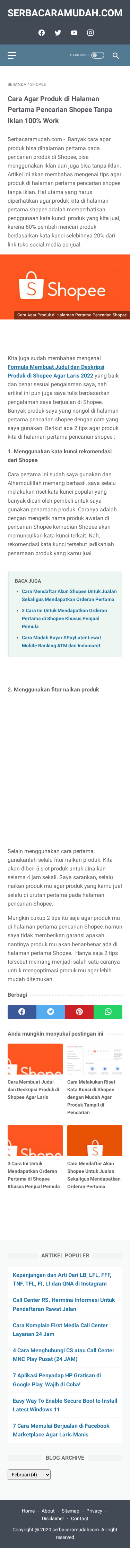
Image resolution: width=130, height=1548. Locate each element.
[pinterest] (79, 1012)
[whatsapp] (108, 1012)
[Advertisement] (65, 770)
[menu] (12, 55)
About (48, 1511)
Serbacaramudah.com (65, 13)
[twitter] (57, 32)
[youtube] (73, 32)
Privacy (94, 1511)
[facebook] (40, 32)
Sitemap (70, 1511)
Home (28, 1511)
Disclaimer (53, 1518)
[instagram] (89, 32)
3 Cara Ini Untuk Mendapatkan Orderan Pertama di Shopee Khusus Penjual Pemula (64, 618)
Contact (79, 1518)
